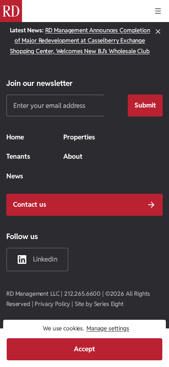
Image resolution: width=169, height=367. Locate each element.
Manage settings (107, 328)
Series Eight (109, 304)
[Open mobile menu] (158, 11)
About (73, 156)
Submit (145, 105)
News (14, 176)
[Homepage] (11, 11)
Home (15, 137)
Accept (84, 349)
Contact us (29, 204)
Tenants (18, 156)
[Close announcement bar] (158, 40)
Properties (79, 137)
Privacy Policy (52, 304)
